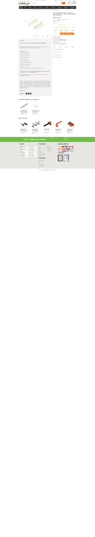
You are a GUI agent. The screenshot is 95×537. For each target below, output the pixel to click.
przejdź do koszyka (73, 3)
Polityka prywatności (50, 148)
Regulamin (48, 146)
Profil (39, 162)
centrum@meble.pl (31, 147)
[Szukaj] (63, 3)
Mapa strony (49, 150)
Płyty (25, 7)
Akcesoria (53, 7)
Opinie (39, 148)
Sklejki (30, 7)
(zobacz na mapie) (22, 153)
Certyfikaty (61, 152)
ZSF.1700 (27, 72)
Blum (25, 90)
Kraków (51, 137)
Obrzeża (46, 7)
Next (51, 24)
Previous (19, 24)
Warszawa (66, 137)
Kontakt (21, 144)
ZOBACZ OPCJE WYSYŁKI (66, 19)
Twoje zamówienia (41, 160)
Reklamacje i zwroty (41, 155)
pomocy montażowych (36, 74)
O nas (39, 146)
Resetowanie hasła (41, 164)
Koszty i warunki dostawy (42, 153)
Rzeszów (66, 139)
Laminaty (40, 7)
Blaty (35, 7)
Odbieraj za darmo (37, 139)
